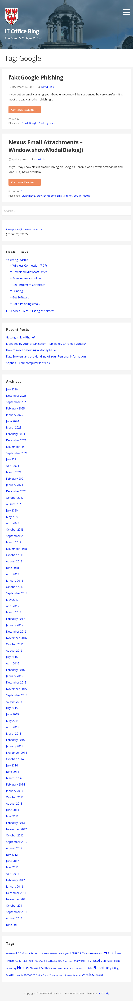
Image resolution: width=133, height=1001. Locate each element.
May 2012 (12, 867)
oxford (72, 968)
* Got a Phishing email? (25, 304)
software (29, 975)
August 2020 (14, 504)
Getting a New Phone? (20, 337)
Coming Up (63, 953)
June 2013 (12, 810)
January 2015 (14, 746)
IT (21, 119)
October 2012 (15, 835)
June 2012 (12, 861)
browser (41, 195)
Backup (45, 953)
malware (79, 960)
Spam (46, 975)
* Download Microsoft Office (28, 272)
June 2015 (12, 714)
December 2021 (16, 440)
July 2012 (12, 855)
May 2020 (12, 517)
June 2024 (12, 421)
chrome (51, 195)
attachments (28, 195)
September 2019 (16, 536)
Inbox (31, 960)
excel (119, 954)
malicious (69, 961)
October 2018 (15, 555)
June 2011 (12, 925)
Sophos (39, 975)
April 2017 (12, 606)
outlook (64, 968)
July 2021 (12, 459)
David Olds (47, 87)
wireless (89, 974)
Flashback (19, 961)
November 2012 (16, 829)
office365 (55, 968)
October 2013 (15, 797)
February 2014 (15, 784)
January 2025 (14, 415)
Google (33, 123)
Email (25, 123)
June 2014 (12, 772)
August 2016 (14, 650)
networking (11, 968)
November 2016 (16, 638)
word (99, 975)
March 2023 (13, 427)
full (25, 961)
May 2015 (12, 721)
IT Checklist (49, 961)
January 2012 (14, 886)
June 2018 (12, 568)
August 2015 (14, 702)
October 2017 (15, 587)
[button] (127, 8)
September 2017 (16, 593)
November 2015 (16, 689)
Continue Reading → (24, 110)
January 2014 (14, 791)
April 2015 (12, 727)
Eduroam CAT (94, 953)
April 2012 (12, 874)
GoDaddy (103, 993)
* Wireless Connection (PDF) (28, 265)
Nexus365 (36, 968)
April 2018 (12, 574)
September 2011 (16, 912)
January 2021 (14, 485)
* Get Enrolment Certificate (27, 285)
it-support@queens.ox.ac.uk (24, 229)
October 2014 (15, 759)
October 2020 (15, 498)
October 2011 (15, 905)
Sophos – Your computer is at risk (28, 363)
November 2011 (16, 899)
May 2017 (12, 600)
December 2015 (16, 682)
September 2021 (16, 453)
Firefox (68, 195)
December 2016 (16, 631)
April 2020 (12, 523)
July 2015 (12, 708)
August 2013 (14, 803)
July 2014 (12, 765)
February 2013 (15, 823)
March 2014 (13, 778)
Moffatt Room (111, 960)
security (19, 975)
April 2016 (12, 663)
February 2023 (15, 434)
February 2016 (15, 670)
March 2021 (13, 472)
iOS (36, 960)
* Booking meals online (25, 278)
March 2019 (13, 542)
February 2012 (15, 880)
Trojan (52, 975)
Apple (19, 953)
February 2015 (15, 740)
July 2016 (12, 657)
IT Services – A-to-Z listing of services (30, 311)
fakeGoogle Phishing (35, 77)
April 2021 (12, 466)
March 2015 (13, 733)
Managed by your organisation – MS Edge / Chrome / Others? (46, 344)
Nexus (86, 195)
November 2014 (16, 753)
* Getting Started (17, 260)
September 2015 (16, 695)
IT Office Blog (22, 31)
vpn (71, 975)
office (47, 968)
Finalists (10, 960)
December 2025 (16, 396)
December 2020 (16, 491)
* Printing (16, 291)
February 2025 (15, 408)
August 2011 (14, 918)
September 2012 (16, 842)
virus (66, 975)
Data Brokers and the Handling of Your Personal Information (46, 356)
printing (114, 968)
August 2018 (14, 561)
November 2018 (16, 549)
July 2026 (12, 389)
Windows (77, 975)
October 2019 (15, 529)
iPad (41, 961)
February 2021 (15, 478)
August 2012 (14, 848)
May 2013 (12, 816)
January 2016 (14, 676)
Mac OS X (59, 960)
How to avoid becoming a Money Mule (31, 350)
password (80, 968)
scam (52, 123)
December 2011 (16, 893)
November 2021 (16, 447)
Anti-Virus (10, 954)
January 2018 (14, 581)
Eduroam (77, 953)
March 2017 (13, 612)
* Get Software (19, 297)
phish (88, 968)
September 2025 (16, 402)
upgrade (60, 975)
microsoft (93, 960)
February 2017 (15, 619)
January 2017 (14, 625)
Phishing (43, 123)
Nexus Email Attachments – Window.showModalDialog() (45, 146)
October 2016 (15, 644)
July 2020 (12, 510)
